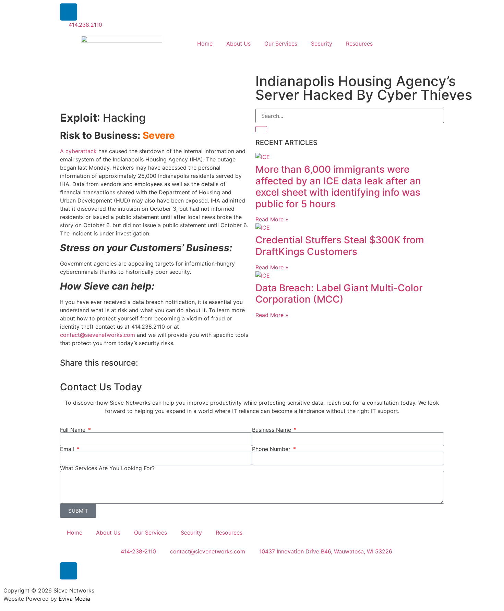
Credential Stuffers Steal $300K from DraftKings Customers (339, 245)
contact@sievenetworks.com (98, 334)
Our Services (280, 43)
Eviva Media (74, 598)
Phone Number (272, 449)
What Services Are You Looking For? (107, 468)
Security (321, 43)
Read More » (271, 219)
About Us (238, 43)
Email (68, 449)
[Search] (261, 129)
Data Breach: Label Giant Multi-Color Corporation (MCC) (339, 293)
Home (205, 43)
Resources (359, 43)
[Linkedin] (68, 12)
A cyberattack (78, 151)
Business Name (272, 429)
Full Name (73, 429)
